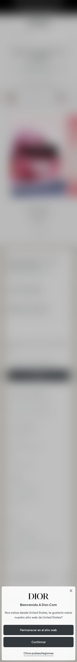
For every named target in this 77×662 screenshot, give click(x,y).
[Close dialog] (71, 590)
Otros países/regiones (38, 653)
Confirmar (38, 642)
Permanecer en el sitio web (38, 630)
